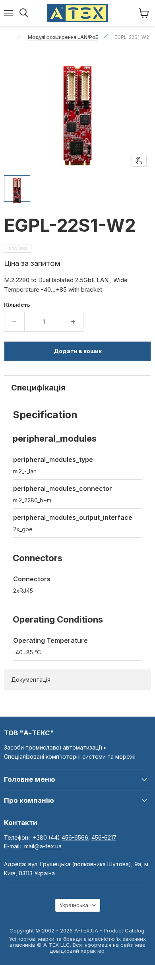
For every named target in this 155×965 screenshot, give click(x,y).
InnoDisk (18, 248)
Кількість (17, 305)
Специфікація (38, 387)
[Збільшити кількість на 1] (73, 322)
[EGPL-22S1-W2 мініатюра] (17, 188)
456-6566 (75, 837)
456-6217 (103, 837)
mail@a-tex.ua (43, 846)
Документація (30, 679)
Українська (74, 905)
